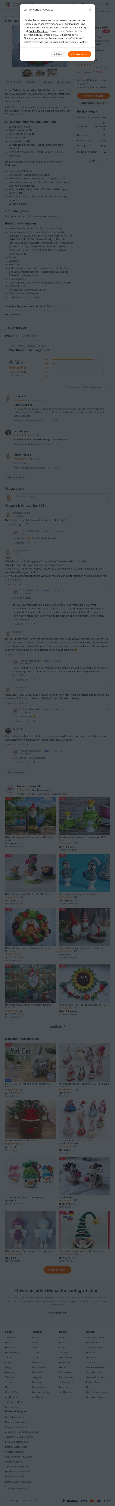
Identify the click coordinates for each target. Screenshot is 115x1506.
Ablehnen (58, 54)
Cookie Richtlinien (38, 31)
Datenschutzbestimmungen (73, 27)
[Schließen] (90, 9)
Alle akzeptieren (79, 54)
